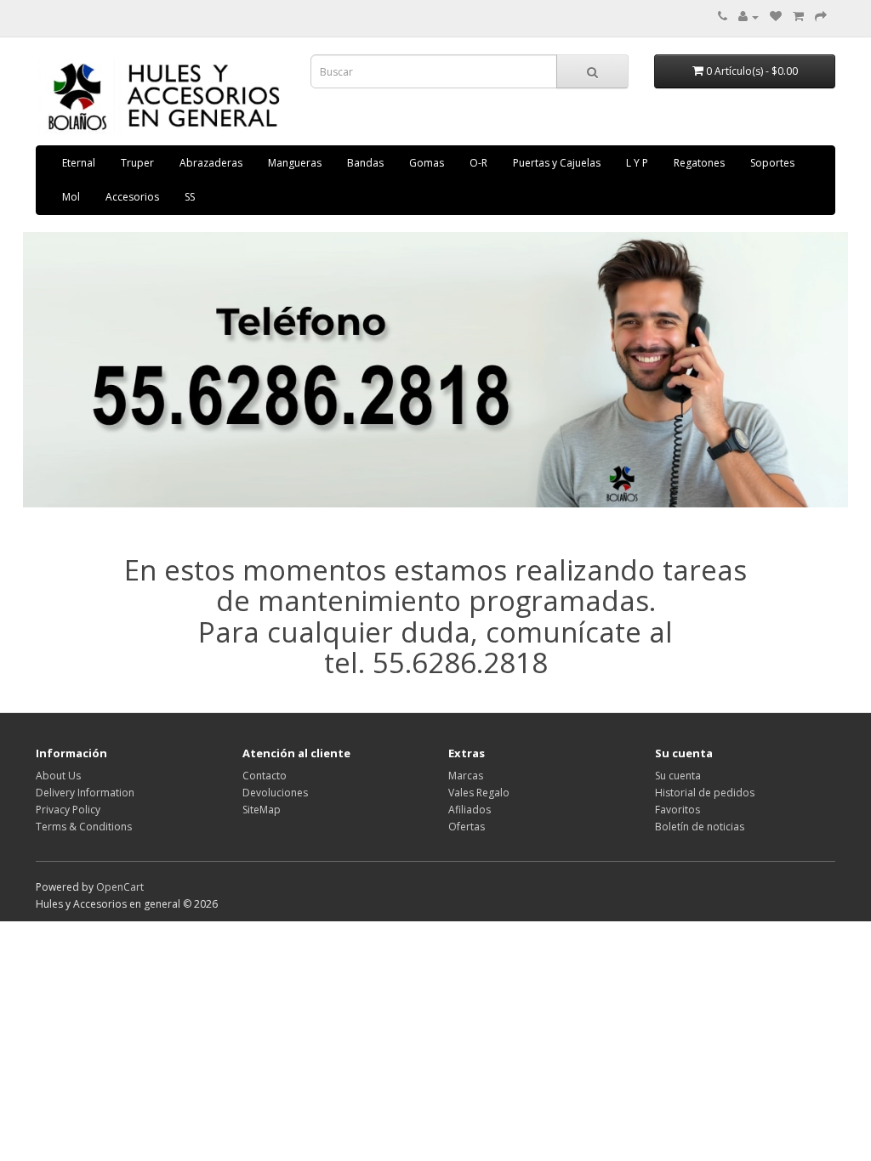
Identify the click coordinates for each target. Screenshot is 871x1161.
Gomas (426, 163)
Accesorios (132, 197)
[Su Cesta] (798, 16)
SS (190, 197)
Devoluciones (275, 792)
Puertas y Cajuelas (557, 163)
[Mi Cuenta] (748, 16)
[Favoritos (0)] (776, 16)
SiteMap (261, 809)
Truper (137, 163)
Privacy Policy (68, 809)
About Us (58, 775)
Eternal (78, 163)
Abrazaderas (210, 163)
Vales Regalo (479, 792)
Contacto (264, 775)
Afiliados (469, 809)
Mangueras (295, 163)
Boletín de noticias (699, 826)
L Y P (637, 163)
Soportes (772, 163)
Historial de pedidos (704, 792)
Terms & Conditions (84, 826)
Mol (71, 197)
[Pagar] (821, 16)
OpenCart (120, 887)
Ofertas (466, 826)
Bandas (365, 163)
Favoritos (677, 809)
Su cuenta (678, 775)
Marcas (465, 775)
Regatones (699, 163)
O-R (478, 163)
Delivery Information (85, 792)
